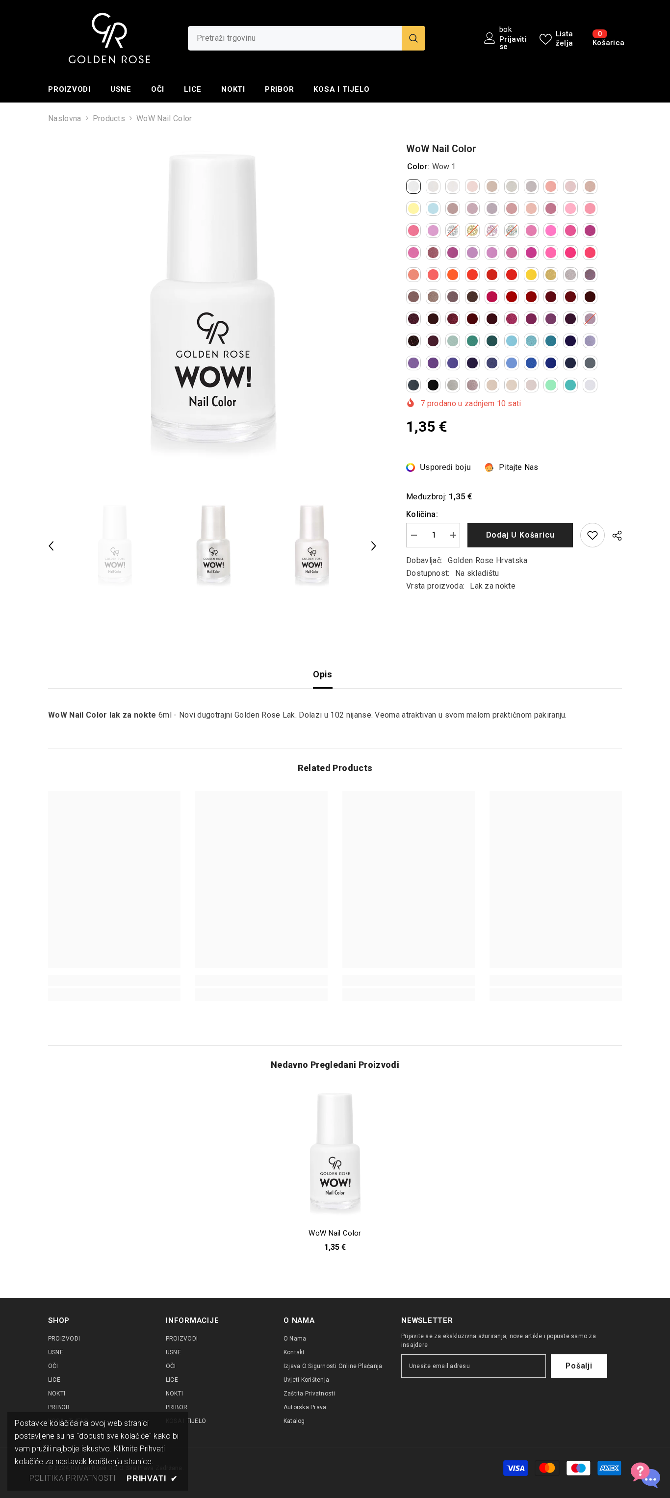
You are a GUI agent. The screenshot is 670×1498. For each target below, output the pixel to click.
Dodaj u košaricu (520, 535)
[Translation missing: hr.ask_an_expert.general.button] (645, 1473)
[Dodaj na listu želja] (592, 535)
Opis (322, 674)
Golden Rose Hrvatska (487, 560)
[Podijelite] (613, 535)
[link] (114, 980)
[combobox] (295, 38)
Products (109, 118)
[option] (212, 305)
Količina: (422, 514)
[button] (51, 546)
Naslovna (64, 118)
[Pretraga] (306, 38)
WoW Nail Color (335, 1233)
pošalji (579, 1365)
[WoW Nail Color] (335, 1154)
